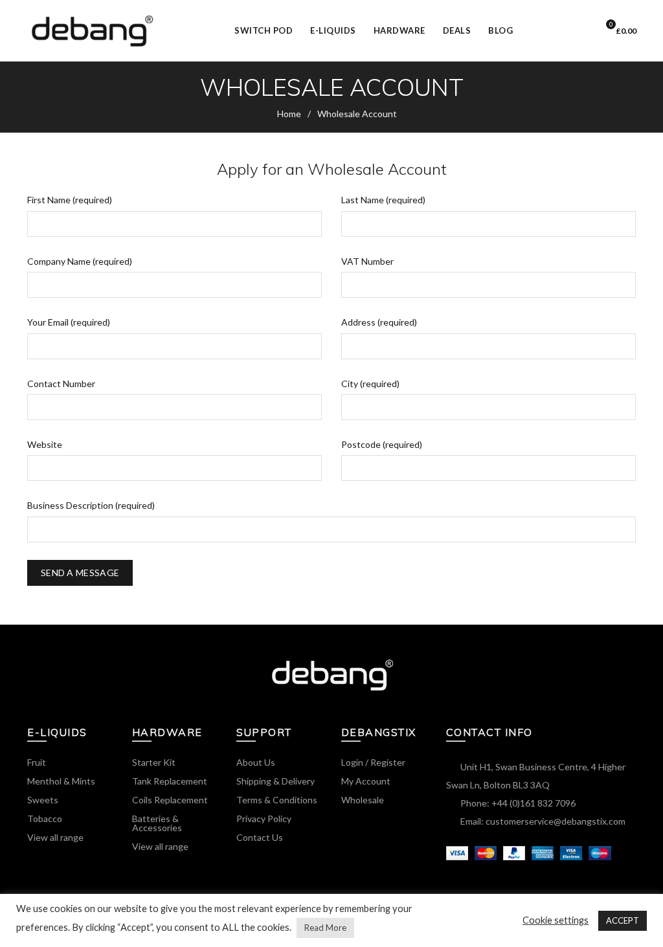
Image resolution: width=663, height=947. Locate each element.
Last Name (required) (383, 199)
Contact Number (61, 383)
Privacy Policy (263, 818)
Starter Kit (153, 762)
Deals (457, 30)
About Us (255, 762)
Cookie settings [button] (556, 920)
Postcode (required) (381, 444)
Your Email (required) (68, 322)
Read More (325, 927)
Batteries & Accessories (157, 823)
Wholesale (362, 799)
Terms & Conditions (276, 799)
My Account (365, 780)
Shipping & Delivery (275, 780)
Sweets (42, 799)
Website (44, 444)
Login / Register (575, 31)
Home (289, 113)
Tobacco (44, 818)
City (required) (370, 383)
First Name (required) (69, 199)
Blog (500, 30)
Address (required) (379, 322)
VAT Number (367, 261)
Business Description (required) (91, 505)
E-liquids (337, 25)
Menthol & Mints (61, 780)
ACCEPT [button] (622, 920)
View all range (55, 837)
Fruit (36, 762)
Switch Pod (267, 25)
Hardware (399, 30)
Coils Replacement (170, 799)
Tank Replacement (169, 780)
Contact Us (259, 837)
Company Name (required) (79, 261)
